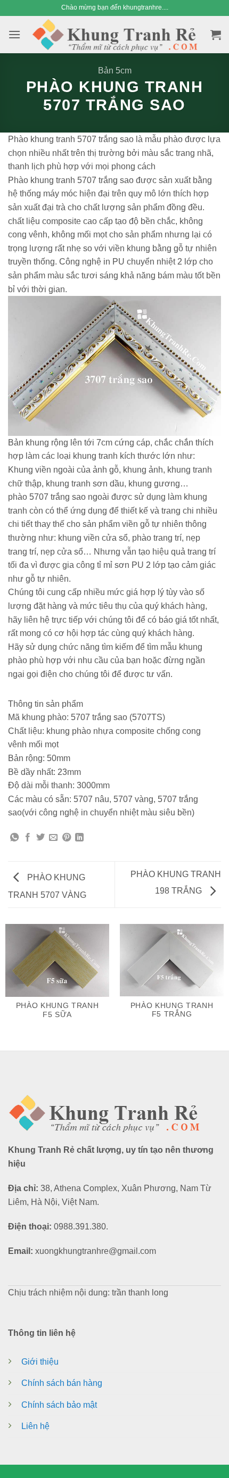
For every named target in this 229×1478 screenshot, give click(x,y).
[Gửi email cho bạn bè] (53, 838)
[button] (14, 34)
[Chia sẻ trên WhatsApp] (14, 838)
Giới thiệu (40, 1361)
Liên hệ (35, 1426)
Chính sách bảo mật (59, 1404)
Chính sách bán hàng (61, 1383)
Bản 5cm (115, 70)
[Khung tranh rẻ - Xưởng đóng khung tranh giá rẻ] (114, 34)
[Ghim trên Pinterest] (66, 838)
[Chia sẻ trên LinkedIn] (79, 838)
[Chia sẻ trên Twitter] (40, 838)
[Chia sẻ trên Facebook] (27, 838)
